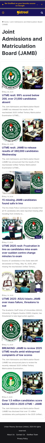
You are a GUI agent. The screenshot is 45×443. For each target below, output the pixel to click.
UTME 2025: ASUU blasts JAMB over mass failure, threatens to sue (21, 302)
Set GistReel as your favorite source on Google (20, 4)
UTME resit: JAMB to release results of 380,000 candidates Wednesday (20, 151)
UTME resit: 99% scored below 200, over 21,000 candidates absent (20, 99)
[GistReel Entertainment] (22, 12)
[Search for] (42, 13)
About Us (10, 435)
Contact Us (20, 435)
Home (6, 22)
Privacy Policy (22, 439)
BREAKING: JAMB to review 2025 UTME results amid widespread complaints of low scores (22, 352)
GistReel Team (32, 435)
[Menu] (3, 13)
